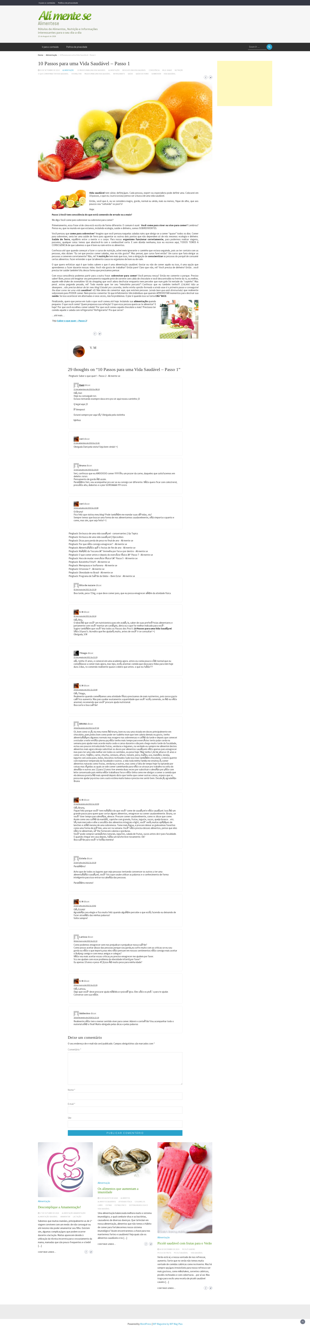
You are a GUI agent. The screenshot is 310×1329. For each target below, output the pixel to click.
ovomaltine (76, 74)
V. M (93, 348)
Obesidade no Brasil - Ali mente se (96, 572)
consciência (154, 70)
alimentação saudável (48, 1217)
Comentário (74, 1049)
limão (100, 1205)
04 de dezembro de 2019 (169, 1249)
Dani (81, 385)
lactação (77, 1217)
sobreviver (156, 74)
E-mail (71, 1103)
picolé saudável (181, 1253)
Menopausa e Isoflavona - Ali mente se (98, 565)
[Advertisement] (244, 83)
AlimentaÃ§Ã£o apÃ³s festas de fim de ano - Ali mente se (107, 547)
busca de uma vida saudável (134, 70)
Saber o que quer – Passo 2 (72, 320)
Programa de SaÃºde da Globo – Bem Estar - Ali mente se (107, 576)
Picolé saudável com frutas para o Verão (184, 1243)
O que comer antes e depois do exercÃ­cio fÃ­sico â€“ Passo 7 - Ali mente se (116, 554)
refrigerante (119, 74)
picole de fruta (164, 1253)
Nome (71, 1089)
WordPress (145, 1323)
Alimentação (68, 70)
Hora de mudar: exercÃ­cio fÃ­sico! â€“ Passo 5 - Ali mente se (108, 558)
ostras (108, 1205)
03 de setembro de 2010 (50, 70)
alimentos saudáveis (107, 1202)
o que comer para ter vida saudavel (53, 74)
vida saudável (170, 74)
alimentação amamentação (74, 1213)
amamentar (65, 1217)
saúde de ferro (142, 74)
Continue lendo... (47, 1252)
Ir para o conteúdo (47, 2)
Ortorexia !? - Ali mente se (91, 568)
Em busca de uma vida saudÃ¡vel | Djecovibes (101, 537)
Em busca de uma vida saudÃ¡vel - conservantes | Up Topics (108, 533)
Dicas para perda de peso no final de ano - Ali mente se (106, 540)
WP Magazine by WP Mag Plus (168, 1323)
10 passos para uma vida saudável (91, 70)
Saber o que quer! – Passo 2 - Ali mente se (99, 375)
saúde (130, 74)
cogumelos (140, 1202)
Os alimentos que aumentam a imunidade (118, 1190)
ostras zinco (120, 1205)
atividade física (125, 1202)
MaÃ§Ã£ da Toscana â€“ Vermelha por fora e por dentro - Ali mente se (113, 551)
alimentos (125, 1198)
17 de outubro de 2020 (49, 1213)
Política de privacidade (68, 2)
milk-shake (167, 70)
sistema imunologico (138, 1205)
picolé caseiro (188, 1249)
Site (69, 1117)
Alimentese (48, 23)
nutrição (179, 70)
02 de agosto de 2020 (109, 1198)
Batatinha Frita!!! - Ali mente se (94, 561)
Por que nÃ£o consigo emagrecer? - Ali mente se (103, 544)
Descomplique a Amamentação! (59, 1207)
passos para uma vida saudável (97, 74)
